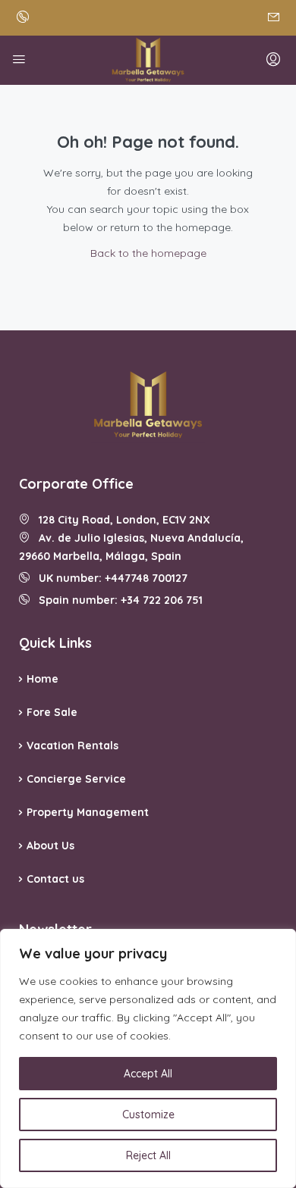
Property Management (88, 812)
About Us (50, 845)
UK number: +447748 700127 (108, 578)
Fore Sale (52, 712)
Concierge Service (76, 779)
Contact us (55, 879)
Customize (148, 1114)
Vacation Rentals (72, 745)
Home (42, 679)
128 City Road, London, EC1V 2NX (120, 520)
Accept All (148, 1073)
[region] (148, 1058)
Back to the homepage (148, 253)
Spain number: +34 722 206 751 (116, 600)
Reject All (148, 1155)
